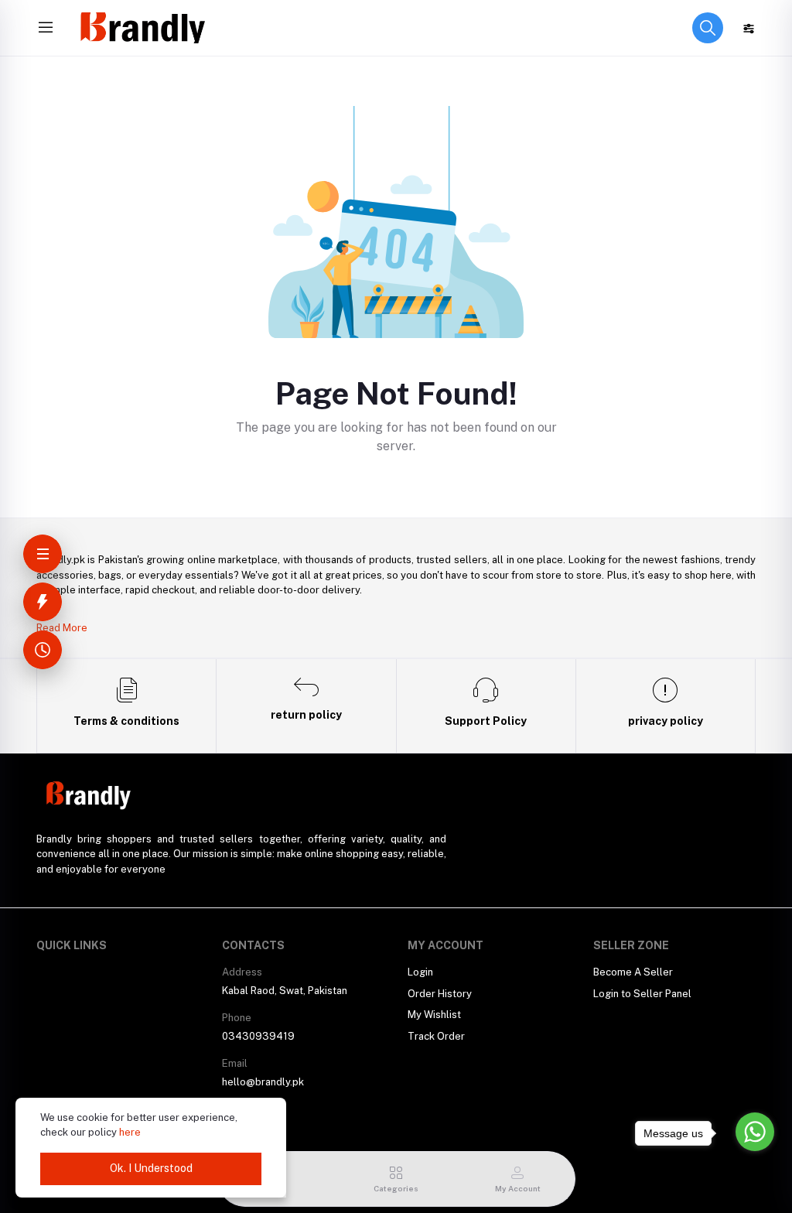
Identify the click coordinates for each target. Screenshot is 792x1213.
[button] (707, 27)
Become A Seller (633, 972)
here (130, 1132)
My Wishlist (434, 1014)
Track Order (436, 1036)
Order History (440, 993)
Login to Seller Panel (642, 993)
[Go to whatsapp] (755, 1131)
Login (420, 972)
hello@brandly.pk (263, 1082)
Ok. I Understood (151, 1168)
